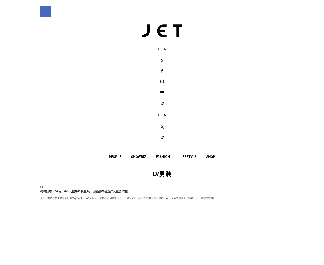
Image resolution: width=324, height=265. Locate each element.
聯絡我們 (198, 254)
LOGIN (162, 49)
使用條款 (154, 254)
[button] (162, 61)
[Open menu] (45, 11)
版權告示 (176, 254)
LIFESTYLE (188, 157)
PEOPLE (115, 157)
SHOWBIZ (138, 157)
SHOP (210, 157)
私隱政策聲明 (129, 254)
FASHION (163, 157)
